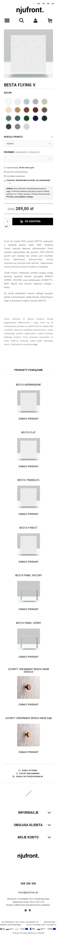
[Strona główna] (30, 10)
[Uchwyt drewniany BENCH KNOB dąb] (28, 735)
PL (34, 3)
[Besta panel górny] (28, 639)
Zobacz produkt (29, 418)
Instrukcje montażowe (16, 176)
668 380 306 (28, 883)
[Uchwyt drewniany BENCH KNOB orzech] (28, 687)
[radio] (8, 101)
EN (38, 3)
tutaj (35, 344)
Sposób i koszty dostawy (17, 172)
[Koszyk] (50, 20)
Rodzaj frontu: (13, 137)
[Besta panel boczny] (28, 592)
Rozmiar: (9, 152)
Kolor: (8, 93)
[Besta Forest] (28, 544)
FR (43, 3)
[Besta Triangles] (28, 497)
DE (48, 3)
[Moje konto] (36, 20)
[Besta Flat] (28, 449)
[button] (7, 20)
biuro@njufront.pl (28, 892)
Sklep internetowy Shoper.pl (41, 925)
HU (53, 3)
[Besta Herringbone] (28, 401)
